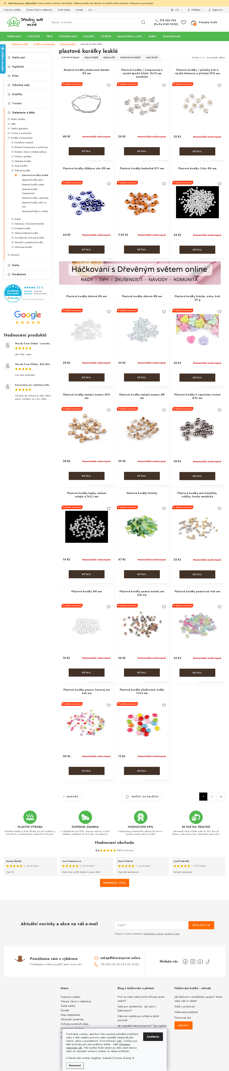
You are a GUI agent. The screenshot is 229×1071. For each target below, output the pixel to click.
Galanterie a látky (23, 112)
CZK (177, 9)
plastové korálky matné (33, 184)
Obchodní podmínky (72, 1019)
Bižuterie (15, 254)
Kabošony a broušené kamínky (29, 223)
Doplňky (17, 94)
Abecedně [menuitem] (152, 57)
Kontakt (79, 9)
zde (119, 1041)
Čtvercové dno (182, 1018)
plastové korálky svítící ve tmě (34, 204)
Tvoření (17, 103)
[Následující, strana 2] (212, 797)
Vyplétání (18, 66)
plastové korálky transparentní (30, 191)
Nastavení (75, 1065)
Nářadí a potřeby (23, 156)
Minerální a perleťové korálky (29, 242)
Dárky (15, 265)
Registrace (217, 9)
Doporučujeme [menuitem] (70, 57)
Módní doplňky (18, 119)
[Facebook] (185, 961)
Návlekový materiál (24, 142)
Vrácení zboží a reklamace (39, 9)
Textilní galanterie (19, 128)
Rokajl (18, 219)
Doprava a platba (12, 9)
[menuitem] (14, 36)
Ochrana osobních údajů (74, 1024)
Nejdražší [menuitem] (109, 57)
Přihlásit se (201, 925)
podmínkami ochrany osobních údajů (162, 933)
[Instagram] (192, 961)
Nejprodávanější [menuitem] (130, 57)
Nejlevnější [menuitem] (91, 57)
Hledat (143, 22)
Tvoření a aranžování (21, 133)
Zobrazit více (114, 883)
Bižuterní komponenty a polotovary (31, 147)
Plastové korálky (22, 170)
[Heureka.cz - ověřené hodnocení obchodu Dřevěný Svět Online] (28, 293)
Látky (13, 123)
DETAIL (87, 151)
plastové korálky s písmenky (35, 197)
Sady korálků (21, 165)
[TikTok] (207, 961)
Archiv (183, 1025)
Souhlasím (153, 1036)
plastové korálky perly (32, 179)
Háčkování (18, 57)
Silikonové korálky (23, 247)
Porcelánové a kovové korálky (29, 237)
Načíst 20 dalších (145, 796)
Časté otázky (64, 9)
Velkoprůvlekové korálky (26, 233)
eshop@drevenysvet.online (120, 958)
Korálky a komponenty (21, 137)
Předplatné (19, 274)
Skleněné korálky (23, 161)
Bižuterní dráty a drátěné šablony (31, 151)
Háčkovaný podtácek (186, 1012)
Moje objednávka (70, 1015)
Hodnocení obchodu (114, 842)
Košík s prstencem (184, 1006)
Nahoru (72, 796)
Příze (15, 76)
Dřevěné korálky (23, 228)
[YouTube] (200, 961)
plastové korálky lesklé (35, 175)
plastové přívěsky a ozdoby (35, 211)
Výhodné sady (21, 85)
